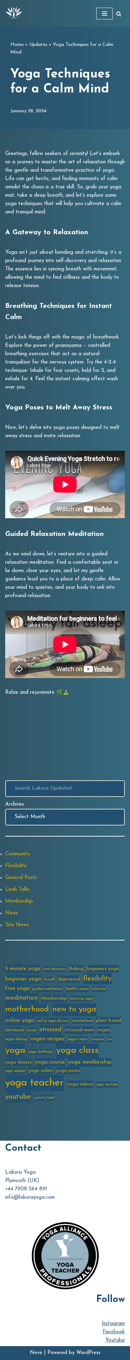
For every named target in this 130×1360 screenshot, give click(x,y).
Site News (17, 925)
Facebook (114, 1332)
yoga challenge (41, 1052)
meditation (21, 998)
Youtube (115, 1340)
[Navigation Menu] (104, 13)
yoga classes (18, 1062)
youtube (18, 1096)
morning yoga (81, 999)
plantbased (14, 1030)
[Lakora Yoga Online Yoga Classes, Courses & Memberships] (14, 13)
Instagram (113, 1323)
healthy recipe (77, 989)
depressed (69, 979)
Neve (36, 1352)
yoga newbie (15, 1071)
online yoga (19, 1020)
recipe (31, 1030)
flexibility (97, 978)
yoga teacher (34, 1083)
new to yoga (74, 1009)
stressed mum (79, 1030)
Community (17, 854)
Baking (76, 969)
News (11, 913)
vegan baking (16, 1039)
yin (109, 1039)
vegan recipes (47, 1039)
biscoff (49, 980)
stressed (50, 1030)
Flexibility (15, 866)
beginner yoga (23, 979)
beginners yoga (103, 969)
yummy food (44, 1098)
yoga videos (80, 1084)
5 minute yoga (22, 968)
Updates (38, 44)
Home (17, 44)
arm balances (55, 969)
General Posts (21, 877)
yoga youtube (107, 1084)
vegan (103, 1030)
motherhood (27, 1009)
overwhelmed (82, 1021)
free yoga (17, 988)
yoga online (40, 1070)
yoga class (77, 1050)
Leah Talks (17, 889)
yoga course (50, 1062)
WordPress (88, 1352)
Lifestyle (99, 989)
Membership (19, 901)
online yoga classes (52, 1021)
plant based (108, 1020)
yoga (15, 1050)
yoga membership (90, 1062)
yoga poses (68, 1070)
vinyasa (98, 1039)
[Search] (118, 13)
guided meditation (47, 989)
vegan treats (78, 1039)
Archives (14, 804)
